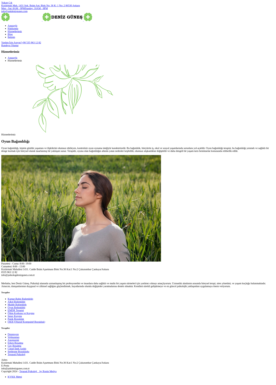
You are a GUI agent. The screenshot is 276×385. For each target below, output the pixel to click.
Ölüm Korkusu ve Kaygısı (21, 313)
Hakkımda (13, 28)
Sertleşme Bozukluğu (18, 351)
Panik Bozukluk (16, 319)
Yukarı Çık (6, 2)
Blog (10, 34)
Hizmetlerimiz (15, 31)
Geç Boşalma (14, 345)
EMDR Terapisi (16, 310)
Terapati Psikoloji (16, 354)
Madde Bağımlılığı (17, 304)
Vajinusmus (13, 337)
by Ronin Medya (47, 371)
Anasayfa (12, 25)
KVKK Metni (15, 376)
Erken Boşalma (15, 343)
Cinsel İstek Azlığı (17, 348)
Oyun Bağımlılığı (16, 307)
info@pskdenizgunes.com (14, 11)
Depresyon (13, 334)
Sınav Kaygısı (15, 316)
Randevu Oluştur (10, 45)
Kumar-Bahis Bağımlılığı (20, 298)
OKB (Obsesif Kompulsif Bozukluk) (26, 321)
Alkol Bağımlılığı (16, 301)
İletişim (11, 37)
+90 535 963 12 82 (21, 42)
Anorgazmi (13, 340)
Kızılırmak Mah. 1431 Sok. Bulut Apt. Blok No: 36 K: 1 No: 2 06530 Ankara (40, 5)
